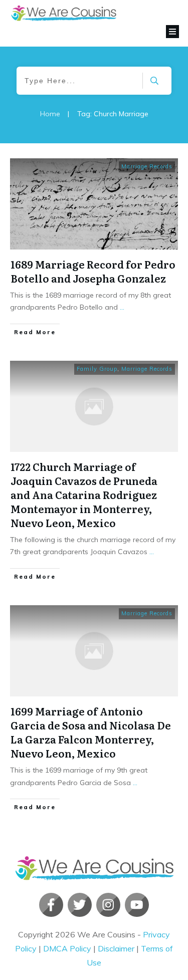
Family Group (97, 368)
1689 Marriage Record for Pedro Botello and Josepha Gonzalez (93, 271)
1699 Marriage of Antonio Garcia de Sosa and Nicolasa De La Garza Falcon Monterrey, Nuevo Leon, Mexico (91, 732)
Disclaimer (116, 948)
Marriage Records (146, 166)
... (122, 307)
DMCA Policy (67, 948)
